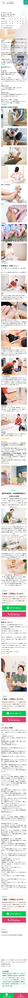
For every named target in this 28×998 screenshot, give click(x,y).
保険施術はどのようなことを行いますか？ (12, 808)
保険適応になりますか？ (8, 736)
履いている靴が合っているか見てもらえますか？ (14, 864)
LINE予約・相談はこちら (15, 608)
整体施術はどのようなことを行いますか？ (12, 768)
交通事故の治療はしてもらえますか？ (11, 859)
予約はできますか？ (7, 869)
